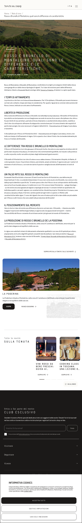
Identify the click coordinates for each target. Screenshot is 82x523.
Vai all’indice (71, 384)
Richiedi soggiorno (27, 306)
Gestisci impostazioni (39, 509)
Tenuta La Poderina (46, 90)
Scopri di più (42, 375)
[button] (41, 379)
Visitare (8, 446)
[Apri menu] (76, 6)
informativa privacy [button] (24, 434)
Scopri (8, 306)
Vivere (7, 464)
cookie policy (28, 491)
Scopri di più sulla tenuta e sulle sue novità (59, 251)
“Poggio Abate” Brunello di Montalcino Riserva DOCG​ (58, 236)
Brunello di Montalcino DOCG (16, 239)
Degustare (9, 455)
